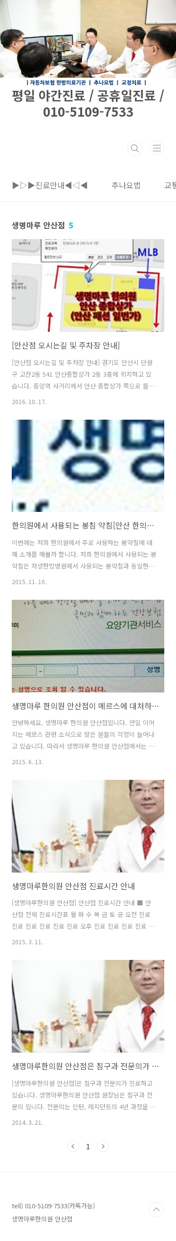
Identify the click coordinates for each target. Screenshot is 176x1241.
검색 (135, 148)
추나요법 (126, 185)
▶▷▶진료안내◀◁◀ (50, 185)
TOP (156, 1210)
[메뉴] (157, 148)
